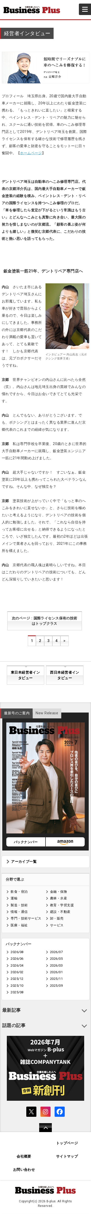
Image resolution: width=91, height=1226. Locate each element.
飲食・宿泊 (19, 892)
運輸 (14, 898)
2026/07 (56, 952)
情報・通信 (19, 912)
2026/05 (56, 958)
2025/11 (56, 979)
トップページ (67, 1143)
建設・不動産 (60, 912)
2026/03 (56, 965)
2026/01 (56, 972)
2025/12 (17, 979)
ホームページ (31, 153)
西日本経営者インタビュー (64, 675)
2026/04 (17, 965)
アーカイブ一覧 (24, 861)
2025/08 (17, 992)
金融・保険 (58, 892)
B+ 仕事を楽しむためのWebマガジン (34, 9)
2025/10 (17, 985)
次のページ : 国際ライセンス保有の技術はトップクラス (44, 621)
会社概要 (24, 1156)
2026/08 (17, 952)
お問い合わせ (24, 1169)
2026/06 (17, 958)
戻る (43, 1131)
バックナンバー (26, 842)
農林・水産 (58, 898)
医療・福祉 (19, 925)
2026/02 (17, 972)
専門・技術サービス (26, 918)
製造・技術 (19, 905)
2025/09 (56, 985)
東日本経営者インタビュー (25, 675)
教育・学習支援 (62, 905)
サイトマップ (67, 1156)
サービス (57, 925)
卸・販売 (57, 918)
